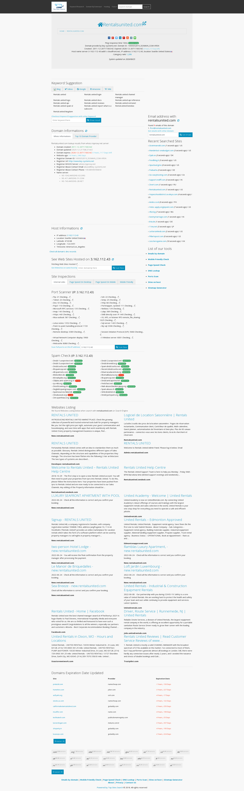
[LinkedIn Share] (120, 37)
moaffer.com (58, 712)
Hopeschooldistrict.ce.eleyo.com (163, 194)
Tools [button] (114, 6)
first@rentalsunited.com (160, 128)
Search (146, 6)
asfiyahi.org (57, 695)
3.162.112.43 (73, 235)
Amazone (96, 89)
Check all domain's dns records (63, 251)
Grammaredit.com (157, 145)
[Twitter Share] (116, 37)
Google (82, 89)
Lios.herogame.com (157, 241)
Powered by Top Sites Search (110, 787)
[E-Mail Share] (134, 37)
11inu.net (153, 226)
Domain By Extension (94, 6)
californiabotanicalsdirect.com (64, 706)
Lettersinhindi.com (157, 231)
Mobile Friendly (126, 282)
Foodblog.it (154, 160)
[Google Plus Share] (112, 37)
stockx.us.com (58, 701)
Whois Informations (62, 136)
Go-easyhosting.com (158, 174)
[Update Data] (86, 130)
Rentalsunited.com (75, 31)
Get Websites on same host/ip (64, 268)
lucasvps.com (58, 734)
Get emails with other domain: (161, 131)
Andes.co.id (154, 202)
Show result (94, 120)
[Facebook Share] (109, 37)
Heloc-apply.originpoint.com (161, 207)
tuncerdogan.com (59, 723)
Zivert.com (153, 184)
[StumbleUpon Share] (127, 37)
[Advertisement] (97, 202)
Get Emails (186, 134)
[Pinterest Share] (123, 37)
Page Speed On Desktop (80, 282)
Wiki (109, 89)
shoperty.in (57, 728)
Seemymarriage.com (158, 216)
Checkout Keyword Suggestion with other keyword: (73, 116)
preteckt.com (58, 684)
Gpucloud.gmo (155, 165)
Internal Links (59, 282)
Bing (58, 89)
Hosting (107, 6)
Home (62, 31)
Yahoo (70, 89)
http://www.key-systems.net (81, 161)
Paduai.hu (153, 170)
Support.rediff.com (157, 179)
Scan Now (119, 268)
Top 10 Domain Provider (86, 136)
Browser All (59, 741)
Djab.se (152, 155)
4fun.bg (152, 212)
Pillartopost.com (156, 236)
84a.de (152, 221)
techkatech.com (59, 717)
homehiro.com (58, 690)
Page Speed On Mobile (106, 282)
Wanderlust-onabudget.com (161, 150)
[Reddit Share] (131, 37)
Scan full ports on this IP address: (65, 347)
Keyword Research (77, 6)
